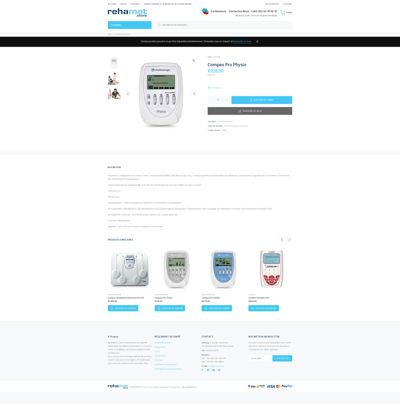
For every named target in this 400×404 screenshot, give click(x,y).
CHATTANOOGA (225, 121)
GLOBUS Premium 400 (258, 298)
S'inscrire (287, 4)
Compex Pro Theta (163, 298)
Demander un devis (242, 41)
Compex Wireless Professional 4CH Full (126, 298)
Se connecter (271, 4)
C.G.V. (157, 351)
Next (194, 94)
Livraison (216, 88)
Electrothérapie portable (236, 126)
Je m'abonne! (282, 358)
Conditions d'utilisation (166, 364)
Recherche (160, 347)
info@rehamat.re (216, 366)
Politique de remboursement (168, 369)
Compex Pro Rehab (211, 298)
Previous (128, 94)
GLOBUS (252, 294)
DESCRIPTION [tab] (114, 167)
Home (110, 34)
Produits (116, 25)
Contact (158, 360)
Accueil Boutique (163, 343)
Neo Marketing (189, 387)
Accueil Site (160, 356)
